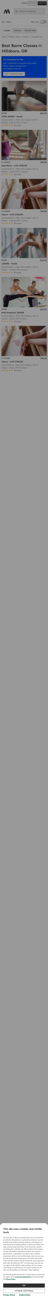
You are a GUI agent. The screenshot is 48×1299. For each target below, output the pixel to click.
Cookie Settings (24, 1291)
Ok (24, 1285)
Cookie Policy (24, 1295)
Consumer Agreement (23, 1277)
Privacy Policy (10, 1279)
